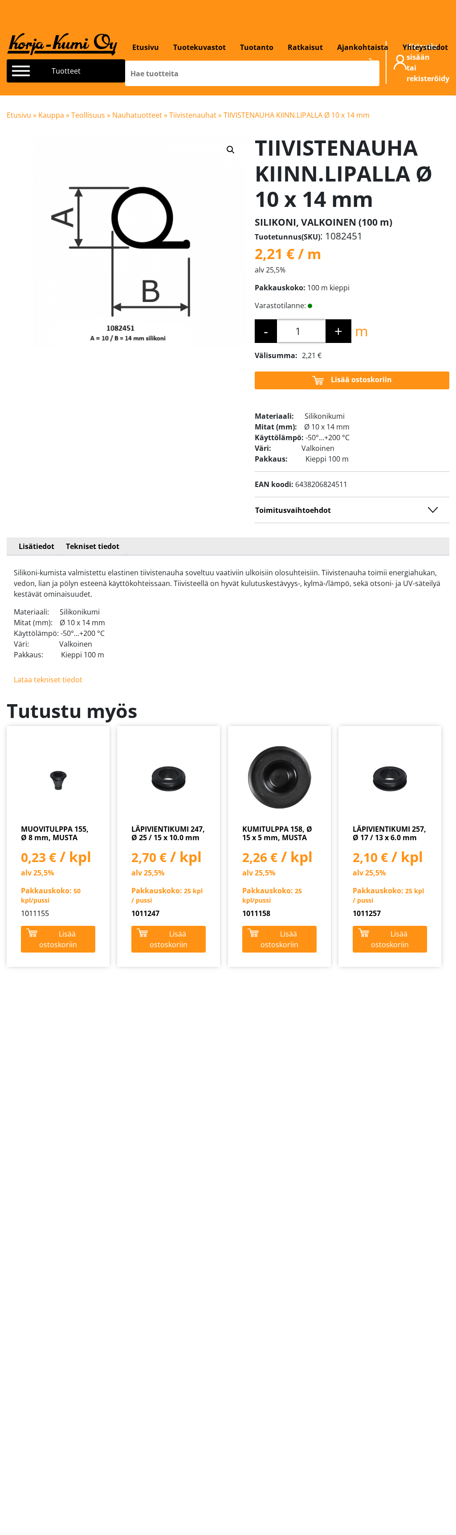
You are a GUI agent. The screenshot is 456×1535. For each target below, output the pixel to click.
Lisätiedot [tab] (36, 546)
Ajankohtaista (362, 47)
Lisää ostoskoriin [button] (58, 939)
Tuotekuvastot (199, 47)
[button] (231, 150)
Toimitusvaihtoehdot (293, 510)
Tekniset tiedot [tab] (92, 546)
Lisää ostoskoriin (361, 379)
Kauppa (51, 115)
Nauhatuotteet (137, 115)
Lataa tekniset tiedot (48, 680)
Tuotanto (256, 47)
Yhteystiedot (425, 47)
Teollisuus (88, 115)
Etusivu (145, 47)
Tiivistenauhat (192, 115)
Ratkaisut (305, 47)
